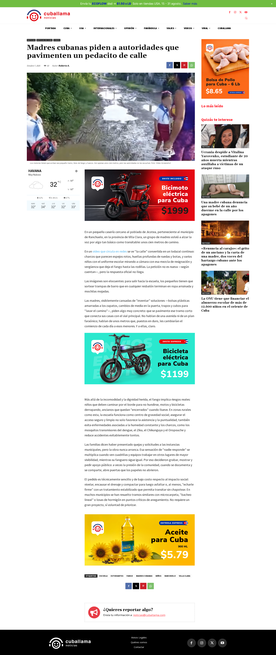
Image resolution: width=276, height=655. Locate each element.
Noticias (31, 40)
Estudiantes (117, 576)
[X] (240, 12)
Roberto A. (63, 65)
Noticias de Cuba (44, 40)
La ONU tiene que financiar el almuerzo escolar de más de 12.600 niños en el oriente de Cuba (225, 305)
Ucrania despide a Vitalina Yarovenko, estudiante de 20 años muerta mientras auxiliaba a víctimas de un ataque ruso (224, 160)
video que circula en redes (110, 251)
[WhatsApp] (191, 65)
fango (129, 576)
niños (158, 576)
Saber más (190, 3)
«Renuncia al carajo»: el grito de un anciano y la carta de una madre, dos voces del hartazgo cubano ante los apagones (225, 256)
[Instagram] (235, 12)
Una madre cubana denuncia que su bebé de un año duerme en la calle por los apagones (224, 208)
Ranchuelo (170, 576)
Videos (57, 40)
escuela (103, 576)
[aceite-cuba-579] (140, 564)
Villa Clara (184, 576)
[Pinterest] (184, 65)
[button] (246, 18)
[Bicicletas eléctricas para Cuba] (139, 358)
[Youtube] (246, 12)
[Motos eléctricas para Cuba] (140, 220)
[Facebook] (230, 12)
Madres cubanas (144, 576)
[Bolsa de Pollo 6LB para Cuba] (225, 97)
